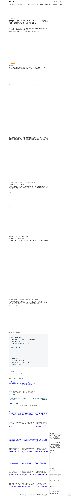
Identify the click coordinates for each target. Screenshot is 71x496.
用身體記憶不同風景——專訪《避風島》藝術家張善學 (55, 489)
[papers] (57, 1)
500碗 (29, 4)
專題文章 (46, 4)
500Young (25, 4)
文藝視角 (33, 4)
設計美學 (41, 4)
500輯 (11, 18)
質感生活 (37, 4)
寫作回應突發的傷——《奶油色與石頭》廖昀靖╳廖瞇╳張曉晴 (55, 492)
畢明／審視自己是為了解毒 (54, 493)
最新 (10, 4)
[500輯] (11, 1)
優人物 (50, 4)
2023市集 (14, 394)
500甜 (21, 4)
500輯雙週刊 (55, 4)
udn (9, 18)
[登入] (59, 1)
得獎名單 (13, 4)
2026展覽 (60, 4)
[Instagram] (56, 1)
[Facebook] (55, 1)
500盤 (17, 4)
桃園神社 (10, 394)
